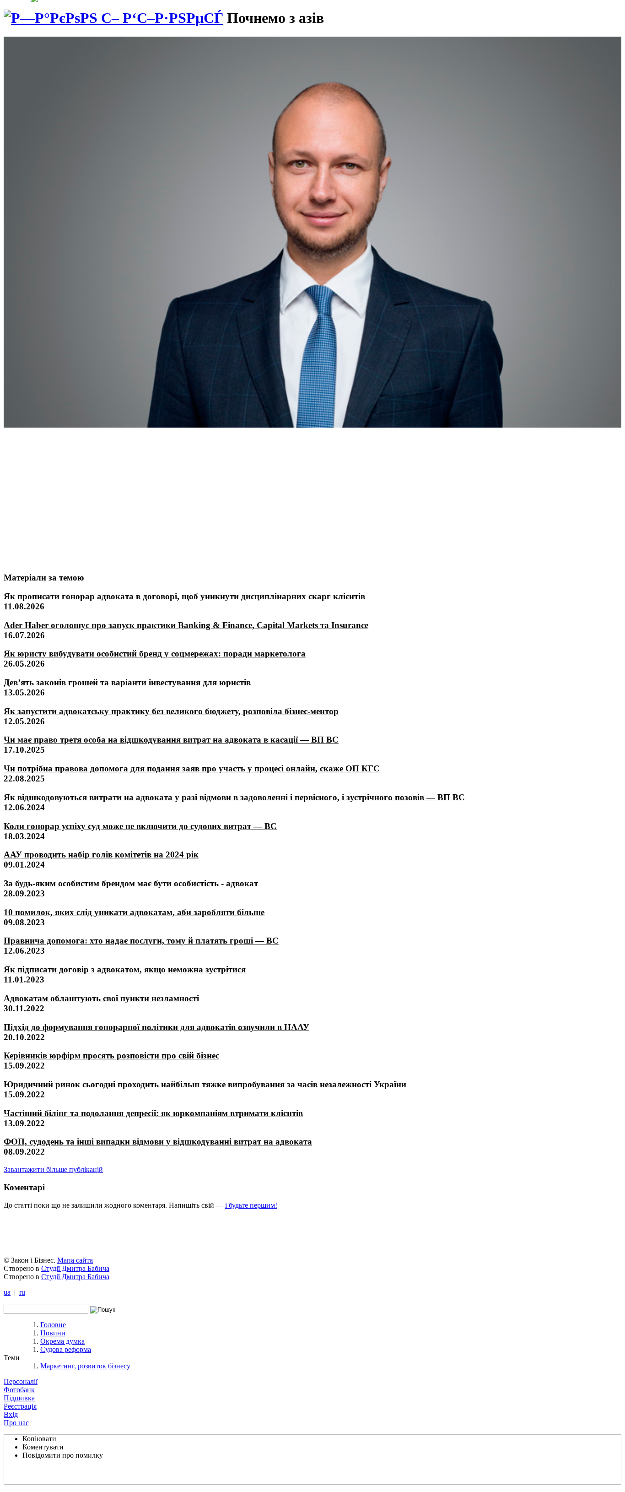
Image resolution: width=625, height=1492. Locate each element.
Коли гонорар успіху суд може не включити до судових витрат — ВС (140, 826)
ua (7, 1292)
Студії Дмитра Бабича (75, 1268)
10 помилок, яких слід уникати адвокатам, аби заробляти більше (134, 912)
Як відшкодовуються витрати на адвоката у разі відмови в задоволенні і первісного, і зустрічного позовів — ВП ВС (234, 797)
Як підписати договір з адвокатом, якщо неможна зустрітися (125, 969)
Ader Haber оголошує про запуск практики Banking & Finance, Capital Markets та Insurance (186, 625)
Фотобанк (19, 1390)
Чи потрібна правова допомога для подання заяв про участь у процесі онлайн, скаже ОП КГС (192, 768)
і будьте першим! (251, 1205)
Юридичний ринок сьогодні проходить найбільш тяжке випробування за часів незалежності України (205, 1084)
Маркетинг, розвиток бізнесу (85, 1366)
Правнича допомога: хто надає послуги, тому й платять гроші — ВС (141, 940)
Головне (53, 1325)
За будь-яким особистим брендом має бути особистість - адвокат (131, 883)
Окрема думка (62, 1341)
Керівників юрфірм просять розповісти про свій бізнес (111, 1055)
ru (22, 1292)
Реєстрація (20, 1406)
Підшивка (19, 1398)
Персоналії (21, 1381)
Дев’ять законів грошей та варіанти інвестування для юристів (127, 682)
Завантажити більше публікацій (53, 1169)
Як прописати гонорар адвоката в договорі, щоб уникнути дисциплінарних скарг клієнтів (184, 596)
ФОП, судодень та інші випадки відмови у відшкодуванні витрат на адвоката (158, 1141)
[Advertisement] (72, 496)
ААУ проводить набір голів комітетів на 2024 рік (101, 854)
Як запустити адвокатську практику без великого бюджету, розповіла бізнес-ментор (171, 711)
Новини (52, 1333)
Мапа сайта (75, 1260)
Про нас (16, 1423)
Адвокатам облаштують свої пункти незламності (101, 998)
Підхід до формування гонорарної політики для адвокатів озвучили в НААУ (156, 1027)
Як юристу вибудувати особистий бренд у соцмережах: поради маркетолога (155, 653)
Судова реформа (65, 1349)
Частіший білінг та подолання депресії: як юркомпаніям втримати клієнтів (153, 1113)
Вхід (11, 1414)
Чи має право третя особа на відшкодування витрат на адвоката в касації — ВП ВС (171, 739)
